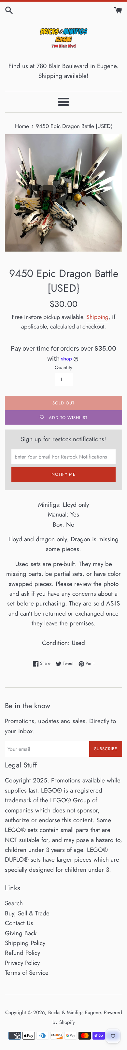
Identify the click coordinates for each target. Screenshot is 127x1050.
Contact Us (19, 923)
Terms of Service (27, 972)
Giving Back (20, 933)
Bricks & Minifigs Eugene (74, 1012)
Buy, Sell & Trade (27, 913)
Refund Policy (22, 952)
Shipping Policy (25, 943)
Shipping (97, 317)
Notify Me (63, 474)
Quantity (63, 367)
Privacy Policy (22, 962)
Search (14, 903)
